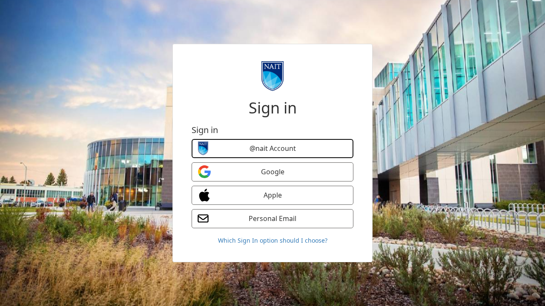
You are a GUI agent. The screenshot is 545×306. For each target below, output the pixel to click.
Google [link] (272, 171)
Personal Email (272, 218)
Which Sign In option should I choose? (272, 240)
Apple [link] (273, 195)
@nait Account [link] (273, 148)
